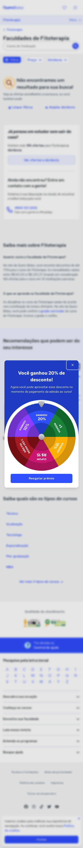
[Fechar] (73, 365)
